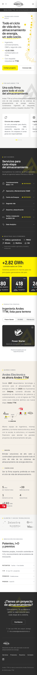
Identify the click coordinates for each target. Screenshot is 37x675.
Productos (13, 655)
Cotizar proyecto (10, 68)
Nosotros (22, 655)
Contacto (30, 655)
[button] (18, 335)
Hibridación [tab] (30, 319)
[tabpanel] (18, 339)
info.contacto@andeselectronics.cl (19, 631)
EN (6, 4)
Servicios (5, 655)
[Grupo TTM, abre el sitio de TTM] (3, 506)
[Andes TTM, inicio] (18, 4)
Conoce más (26, 68)
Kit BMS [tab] (20, 319)
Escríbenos (18, 622)
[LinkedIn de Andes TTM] (3, 659)
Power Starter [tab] (9, 319)
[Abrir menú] (33, 4)
